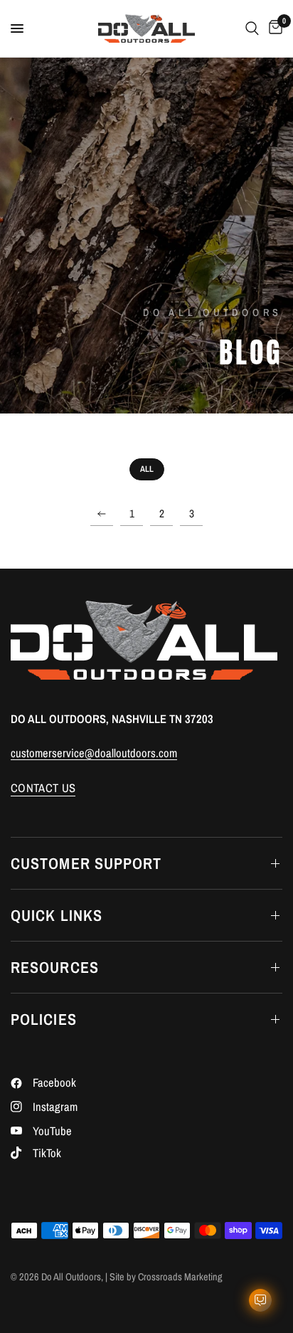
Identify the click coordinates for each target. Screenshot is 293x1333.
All (147, 469)
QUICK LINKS (56, 915)
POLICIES (44, 1019)
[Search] (252, 28)
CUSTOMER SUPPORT (86, 863)
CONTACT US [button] (43, 788)
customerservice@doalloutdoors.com (94, 753)
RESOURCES (55, 967)
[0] (273, 28)
